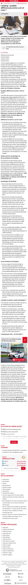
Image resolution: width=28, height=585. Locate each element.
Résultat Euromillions (8, 493)
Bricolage (5, 465)
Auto (4, 463)
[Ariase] (7, 583)
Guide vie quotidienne (8, 550)
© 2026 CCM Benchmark (14, 567)
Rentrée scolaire (6, 487)
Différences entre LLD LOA (7, 55)
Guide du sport (6, 547)
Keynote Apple (6, 489)
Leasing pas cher (5, 60)
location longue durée (16, 72)
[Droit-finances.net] (20, 577)
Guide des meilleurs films (9, 543)
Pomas (4, 483)
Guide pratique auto (21, 3)
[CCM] (20, 574)
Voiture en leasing (5, 56)
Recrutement (21, 562)
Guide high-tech (6, 533)
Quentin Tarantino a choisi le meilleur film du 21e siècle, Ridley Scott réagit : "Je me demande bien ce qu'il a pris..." (14, 516)
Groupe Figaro (18, 565)
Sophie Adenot (6, 485)
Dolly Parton (5, 479)
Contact (5, 562)
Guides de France (7, 531)
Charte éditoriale (18, 561)
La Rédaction (4, 13)
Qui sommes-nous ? (5, 561)
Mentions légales (10, 565)
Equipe (12, 561)
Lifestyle (5, 461)
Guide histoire (6, 535)
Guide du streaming (7, 549)
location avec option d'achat (9, 97)
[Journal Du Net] (7, 577)
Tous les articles (11, 562)
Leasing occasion (5, 58)
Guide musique (6, 545)
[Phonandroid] (20, 583)
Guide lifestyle (6, 537)
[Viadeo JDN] (20, 580)
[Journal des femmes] (7, 574)
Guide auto (5, 527)
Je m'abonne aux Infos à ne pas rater (15, 47)
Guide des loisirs (6, 539)
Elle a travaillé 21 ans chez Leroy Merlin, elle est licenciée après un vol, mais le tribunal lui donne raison (14, 502)
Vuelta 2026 (5, 491)
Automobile (7, 3)
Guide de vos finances (8, 529)
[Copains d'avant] (7, 580)
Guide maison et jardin (8, 541)
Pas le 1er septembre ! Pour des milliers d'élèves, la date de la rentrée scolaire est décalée (13, 497)
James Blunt (5, 481)
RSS (17, 562)
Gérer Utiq (24, 564)
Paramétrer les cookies (16, 564)
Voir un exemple (21, 461)
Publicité (25, 561)
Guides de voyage (7, 552)
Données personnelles (6, 564)
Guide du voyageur (7, 554)
